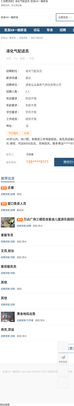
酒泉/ (19, 194)
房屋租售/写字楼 (25, 320)
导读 (50, 30)
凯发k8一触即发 (9, 17)
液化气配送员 (37, 38)
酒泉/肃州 (38, 225)
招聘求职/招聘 (8, 194)
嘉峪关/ (20, 210)
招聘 (63, 30)
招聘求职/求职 (8, 241)
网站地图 (5, 404)
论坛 (37, 30)
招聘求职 (23, 38)
